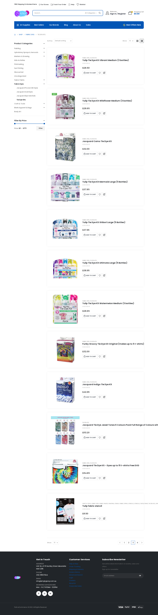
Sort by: (50, 41)
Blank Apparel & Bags (23, 107)
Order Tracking (74, 567)
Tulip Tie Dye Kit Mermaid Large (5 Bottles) (105, 181)
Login (71, 578)
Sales (88, 25)
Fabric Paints (103, 503)
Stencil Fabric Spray (121, 503)
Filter (41, 128)
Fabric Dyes (86, 58)
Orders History (74, 572)
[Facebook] (38, 593)
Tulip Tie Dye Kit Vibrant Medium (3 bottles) (105, 60)
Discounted (18, 72)
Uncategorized (20, 76)
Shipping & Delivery (76, 569)
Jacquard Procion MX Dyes (27, 88)
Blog (66, 25)
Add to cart (91, 73)
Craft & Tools (86, 503)
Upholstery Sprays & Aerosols (26, 52)
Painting (111, 503)
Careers (72, 580)
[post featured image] (65, 66)
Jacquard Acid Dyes (25, 92)
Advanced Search (76, 575)
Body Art (17, 111)
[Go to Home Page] (15, 34)
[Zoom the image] (17, 577)
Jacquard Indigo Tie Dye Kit (97, 384)
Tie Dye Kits (93, 58)
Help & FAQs (73, 564)
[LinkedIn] (50, 593)
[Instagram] (44, 593)
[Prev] (120, 543)
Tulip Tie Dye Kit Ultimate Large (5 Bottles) (104, 262)
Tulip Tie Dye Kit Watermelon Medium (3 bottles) (108, 303)
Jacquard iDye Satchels (26, 96)
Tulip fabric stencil (92, 505)
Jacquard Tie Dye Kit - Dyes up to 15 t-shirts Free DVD (110, 465)
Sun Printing (18, 68)
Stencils (131, 503)
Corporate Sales (75, 586)
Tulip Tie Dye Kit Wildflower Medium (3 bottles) (107, 100)
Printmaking (19, 64)
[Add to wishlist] (100, 73)
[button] (137, 41)
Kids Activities (19, 60)
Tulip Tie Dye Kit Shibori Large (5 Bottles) (103, 222)
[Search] (100, 13)
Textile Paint (144, 503)
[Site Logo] (21, 13)
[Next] (142, 543)
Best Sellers (39, 25)
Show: (125, 41)
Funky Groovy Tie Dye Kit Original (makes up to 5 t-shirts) (113, 343)
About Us (77, 25)
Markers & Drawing (21, 56)
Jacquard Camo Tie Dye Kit (97, 141)
